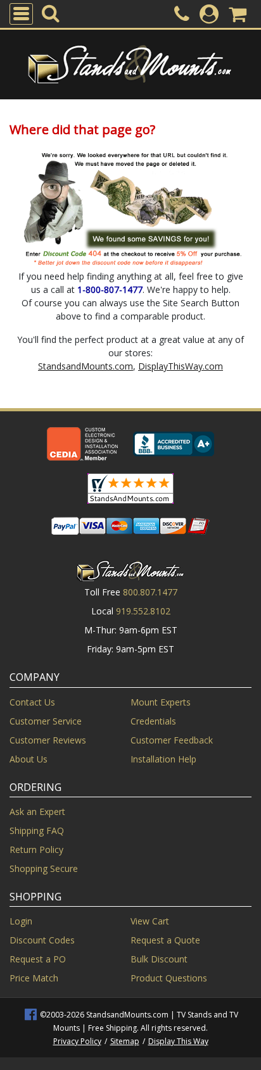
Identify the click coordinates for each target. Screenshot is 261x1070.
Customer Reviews (48, 740)
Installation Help (163, 759)
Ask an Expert (37, 812)
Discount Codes (42, 940)
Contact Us (32, 702)
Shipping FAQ (37, 830)
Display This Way (178, 1041)
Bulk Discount (159, 959)
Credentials (153, 721)
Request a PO (38, 959)
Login (21, 921)
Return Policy (36, 849)
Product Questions (168, 978)
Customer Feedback (171, 740)
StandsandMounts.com (85, 366)
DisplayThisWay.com (180, 366)
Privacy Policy (77, 1041)
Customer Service (46, 721)
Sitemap (124, 1041)
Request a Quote (165, 940)
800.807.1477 (150, 592)
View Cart (149, 921)
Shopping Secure (44, 868)
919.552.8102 (143, 611)
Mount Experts (160, 702)
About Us (29, 759)
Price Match (34, 978)
